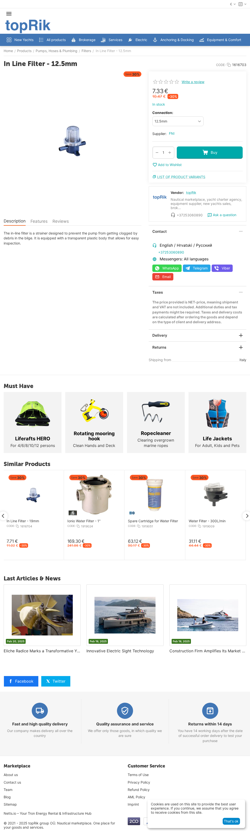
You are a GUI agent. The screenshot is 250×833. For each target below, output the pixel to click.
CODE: (221, 65)
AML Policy (136, 797)
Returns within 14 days (210, 724)
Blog (7, 797)
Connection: (162, 113)
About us (11, 775)
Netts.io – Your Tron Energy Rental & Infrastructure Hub (48, 813)
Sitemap (10, 804)
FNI (172, 133)
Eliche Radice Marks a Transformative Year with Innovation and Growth (42, 650)
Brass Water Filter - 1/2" (79, 521)
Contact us (12, 782)
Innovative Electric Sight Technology (120, 650)
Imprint (133, 804)
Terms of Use (138, 775)
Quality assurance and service (125, 724)
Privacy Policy (139, 782)
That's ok (231, 821)
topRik (191, 192)
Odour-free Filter (134, 521)
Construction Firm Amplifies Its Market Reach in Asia (207, 650)
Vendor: (177, 192)
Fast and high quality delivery (40, 724)
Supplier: (159, 134)
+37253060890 (171, 252)
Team (8, 790)
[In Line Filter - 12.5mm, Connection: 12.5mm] (72, 141)
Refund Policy (139, 790)
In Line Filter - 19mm (198, 521)
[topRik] (28, 26)
